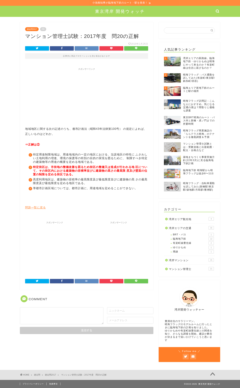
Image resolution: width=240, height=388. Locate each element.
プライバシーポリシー (33, 384)
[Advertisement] (86, 96)
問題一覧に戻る (35, 207)
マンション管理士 (190, 269)
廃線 (192, 251)
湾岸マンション (190, 260)
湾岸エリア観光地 (190, 219)
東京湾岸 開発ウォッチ (120, 11)
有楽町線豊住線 (192, 243)
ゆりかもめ (192, 247)
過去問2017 (32, 29)
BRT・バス (192, 234)
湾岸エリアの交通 (190, 228)
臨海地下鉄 (192, 238)
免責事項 (53, 384)
